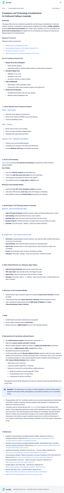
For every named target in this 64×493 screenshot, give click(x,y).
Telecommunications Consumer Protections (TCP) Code (22, 53)
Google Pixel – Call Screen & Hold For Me (17, 234)
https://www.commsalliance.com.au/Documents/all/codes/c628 (33, 457)
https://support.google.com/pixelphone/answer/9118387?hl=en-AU (25, 467)
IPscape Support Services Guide (16, 8)
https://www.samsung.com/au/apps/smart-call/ (20, 462)
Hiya (42, 340)
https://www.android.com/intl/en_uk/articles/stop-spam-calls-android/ (26, 472)
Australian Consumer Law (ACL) (15, 51)
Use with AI (56, 8)
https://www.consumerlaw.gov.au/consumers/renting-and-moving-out (26, 452)
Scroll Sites (35, 489)
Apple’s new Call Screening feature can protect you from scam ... (24, 474)
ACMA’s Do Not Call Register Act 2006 (17, 45)
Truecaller (33, 407)
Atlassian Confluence (44, 489)
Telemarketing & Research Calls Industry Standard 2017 (22, 48)
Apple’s (6, 163)
